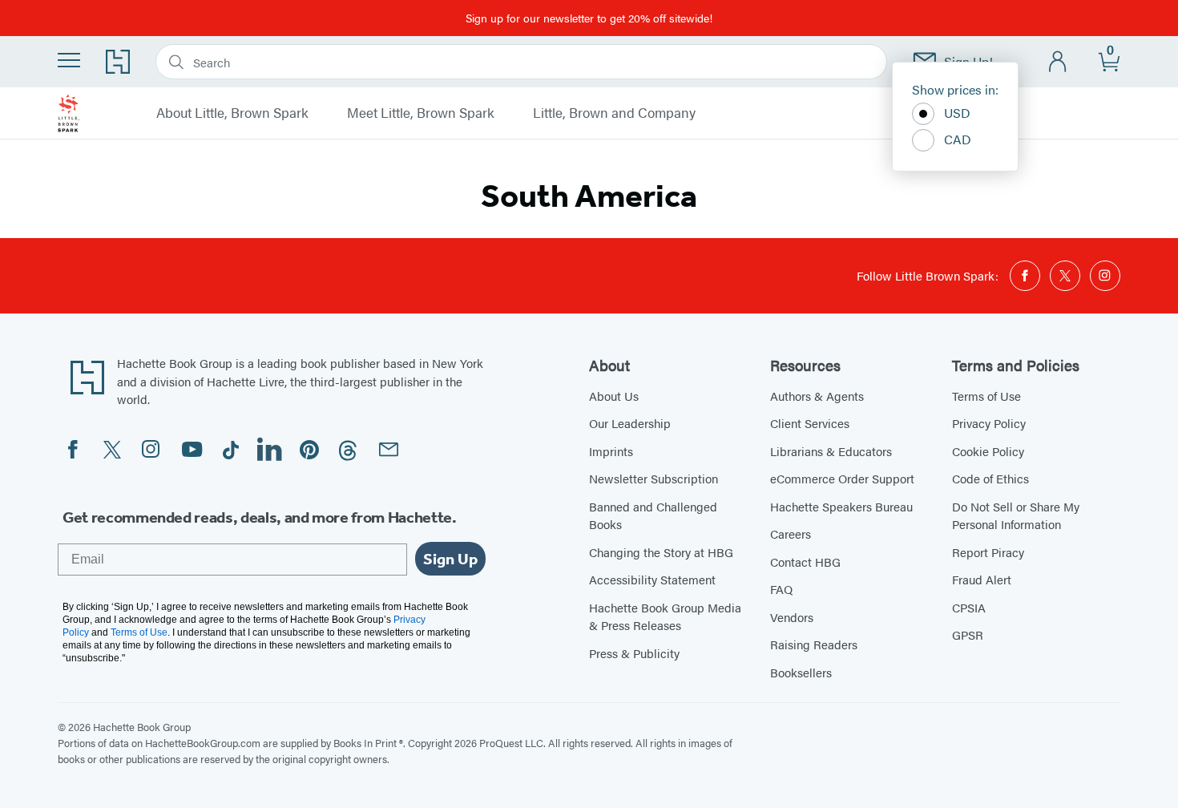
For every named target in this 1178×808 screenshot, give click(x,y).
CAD (957, 139)
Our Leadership (630, 422)
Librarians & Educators (831, 450)
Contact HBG (805, 561)
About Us (614, 395)
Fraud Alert (981, 579)
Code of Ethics (990, 478)
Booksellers (801, 672)
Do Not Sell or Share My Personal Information (1015, 515)
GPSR (967, 634)
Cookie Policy (988, 450)
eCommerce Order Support (842, 478)
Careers (790, 533)
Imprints (611, 450)
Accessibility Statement (652, 579)
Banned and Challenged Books (653, 515)
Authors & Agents (817, 395)
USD (957, 112)
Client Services (809, 422)
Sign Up (450, 558)
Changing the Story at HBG (661, 551)
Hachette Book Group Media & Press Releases (665, 616)
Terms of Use (986, 395)
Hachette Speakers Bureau (841, 506)
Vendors (791, 616)
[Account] (1058, 62)
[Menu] (69, 60)
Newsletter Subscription (653, 478)
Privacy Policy (989, 422)
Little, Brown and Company (614, 113)
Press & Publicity (634, 652)
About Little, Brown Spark (232, 113)
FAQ (781, 588)
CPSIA (969, 607)
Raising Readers (813, 644)
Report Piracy (988, 551)
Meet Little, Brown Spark (420, 113)
